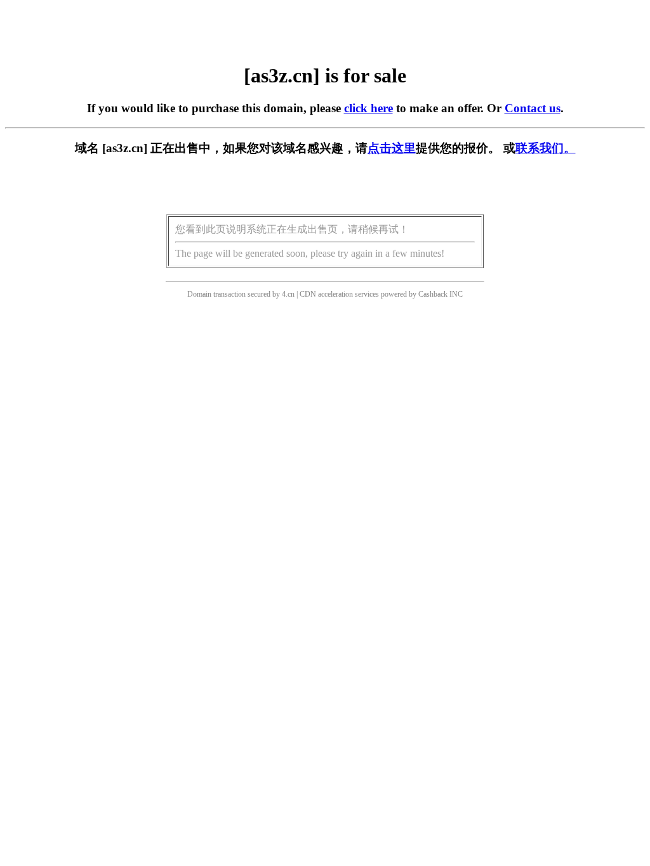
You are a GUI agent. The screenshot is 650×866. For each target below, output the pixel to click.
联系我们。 (545, 148)
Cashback (433, 294)
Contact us (532, 108)
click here (368, 108)
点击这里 (392, 148)
